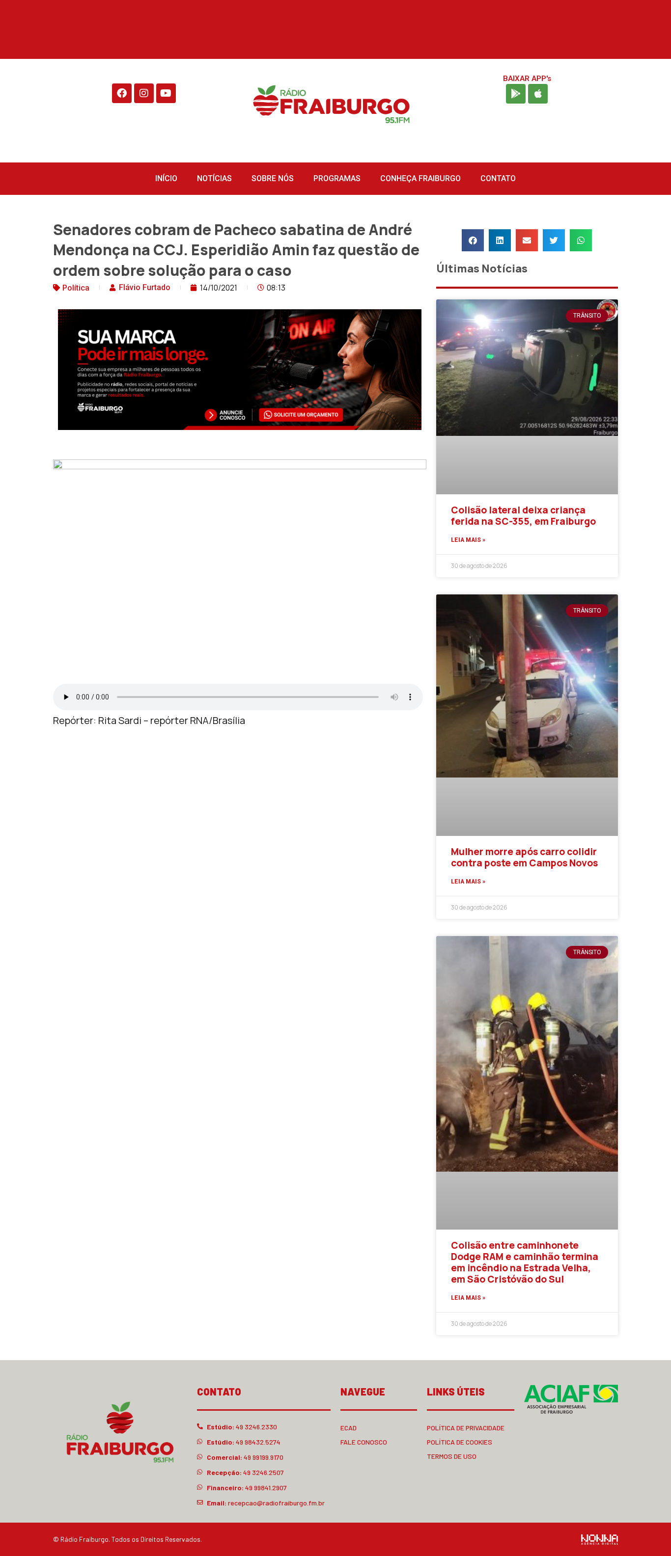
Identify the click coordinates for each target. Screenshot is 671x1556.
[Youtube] (166, 93)
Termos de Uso (451, 1456)
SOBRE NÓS (273, 178)
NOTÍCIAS (214, 178)
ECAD (348, 1427)
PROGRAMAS (337, 178)
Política (75, 288)
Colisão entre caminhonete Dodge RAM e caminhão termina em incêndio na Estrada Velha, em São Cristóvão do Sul (524, 1262)
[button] (473, 240)
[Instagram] (144, 93)
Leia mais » (468, 540)
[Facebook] (122, 93)
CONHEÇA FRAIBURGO (420, 178)
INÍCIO (166, 178)
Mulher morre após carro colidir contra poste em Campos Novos (524, 857)
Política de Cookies (459, 1442)
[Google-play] (516, 94)
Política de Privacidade (465, 1427)
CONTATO (498, 178)
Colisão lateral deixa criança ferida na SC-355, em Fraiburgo (523, 516)
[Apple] (538, 94)
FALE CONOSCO (363, 1442)
